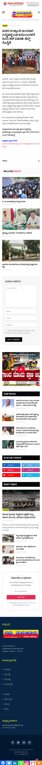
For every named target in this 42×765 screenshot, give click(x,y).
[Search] (39, 12)
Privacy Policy (19, 605)
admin (4, 161)
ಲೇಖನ (6, 709)
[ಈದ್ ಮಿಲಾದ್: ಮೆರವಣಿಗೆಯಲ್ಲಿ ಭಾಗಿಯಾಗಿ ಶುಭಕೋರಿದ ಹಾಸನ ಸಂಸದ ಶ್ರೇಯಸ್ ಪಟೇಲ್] (8, 560)
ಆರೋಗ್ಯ (6, 704)
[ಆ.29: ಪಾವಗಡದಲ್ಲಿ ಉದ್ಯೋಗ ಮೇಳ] (21, 188)
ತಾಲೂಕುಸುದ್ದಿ (8, 684)
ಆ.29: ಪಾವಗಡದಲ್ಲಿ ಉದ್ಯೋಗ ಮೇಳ (13, 201)
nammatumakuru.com (21, 752)
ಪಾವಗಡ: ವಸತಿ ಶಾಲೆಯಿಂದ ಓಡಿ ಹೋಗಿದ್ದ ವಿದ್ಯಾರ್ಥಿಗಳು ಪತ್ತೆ (19, 265)
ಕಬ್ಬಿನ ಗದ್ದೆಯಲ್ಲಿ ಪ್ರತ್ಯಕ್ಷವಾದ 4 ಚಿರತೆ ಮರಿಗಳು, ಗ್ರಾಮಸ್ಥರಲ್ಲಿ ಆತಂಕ (26, 536)
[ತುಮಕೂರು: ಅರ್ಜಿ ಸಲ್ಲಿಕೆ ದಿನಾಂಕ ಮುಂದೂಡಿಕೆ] (8, 549)
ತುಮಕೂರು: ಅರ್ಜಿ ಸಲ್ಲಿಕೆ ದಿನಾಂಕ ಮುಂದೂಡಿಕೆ (26, 547)
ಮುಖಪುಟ (7, 669)
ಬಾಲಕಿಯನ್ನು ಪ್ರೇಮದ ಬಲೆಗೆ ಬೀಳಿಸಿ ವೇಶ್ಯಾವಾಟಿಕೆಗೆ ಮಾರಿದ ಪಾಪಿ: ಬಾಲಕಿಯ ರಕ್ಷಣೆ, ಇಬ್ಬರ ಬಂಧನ (28, 444)
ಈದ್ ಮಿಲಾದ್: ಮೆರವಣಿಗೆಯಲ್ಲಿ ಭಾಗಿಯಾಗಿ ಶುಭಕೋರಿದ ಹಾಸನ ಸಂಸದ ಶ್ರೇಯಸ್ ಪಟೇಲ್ (28, 560)
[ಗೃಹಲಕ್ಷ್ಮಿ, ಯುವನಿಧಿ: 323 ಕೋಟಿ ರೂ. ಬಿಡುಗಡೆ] (21, 219)
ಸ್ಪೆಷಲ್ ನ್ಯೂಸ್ (8, 699)
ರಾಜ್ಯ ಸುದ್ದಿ (5, 510)
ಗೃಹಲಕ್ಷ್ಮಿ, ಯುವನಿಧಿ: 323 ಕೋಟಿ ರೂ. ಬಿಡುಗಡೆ (17, 233)
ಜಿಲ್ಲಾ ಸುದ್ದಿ (7, 679)
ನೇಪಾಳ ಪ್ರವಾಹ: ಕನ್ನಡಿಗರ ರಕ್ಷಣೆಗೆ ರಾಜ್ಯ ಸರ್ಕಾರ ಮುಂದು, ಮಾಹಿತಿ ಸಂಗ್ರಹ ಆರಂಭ (18, 515)
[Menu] (3, 12)
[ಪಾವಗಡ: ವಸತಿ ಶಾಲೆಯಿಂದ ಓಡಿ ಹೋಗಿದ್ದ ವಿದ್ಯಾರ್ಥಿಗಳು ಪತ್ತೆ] (21, 250)
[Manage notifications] (37, 760)
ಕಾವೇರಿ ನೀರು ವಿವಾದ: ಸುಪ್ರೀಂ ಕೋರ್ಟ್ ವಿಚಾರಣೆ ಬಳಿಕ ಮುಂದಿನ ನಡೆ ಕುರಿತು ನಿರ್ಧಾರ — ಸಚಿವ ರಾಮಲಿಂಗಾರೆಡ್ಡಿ (27, 402)
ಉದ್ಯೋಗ (7, 694)
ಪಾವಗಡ (5, 26)
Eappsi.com (24, 754)
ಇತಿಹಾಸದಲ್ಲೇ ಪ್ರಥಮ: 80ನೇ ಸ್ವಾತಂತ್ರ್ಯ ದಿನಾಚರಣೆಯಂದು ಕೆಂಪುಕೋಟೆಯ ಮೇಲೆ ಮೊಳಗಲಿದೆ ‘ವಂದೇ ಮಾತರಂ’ (27, 416)
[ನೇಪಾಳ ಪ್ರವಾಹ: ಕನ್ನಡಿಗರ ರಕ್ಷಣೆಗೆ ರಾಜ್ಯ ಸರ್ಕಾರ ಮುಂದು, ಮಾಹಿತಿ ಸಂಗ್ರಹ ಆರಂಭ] (21, 500)
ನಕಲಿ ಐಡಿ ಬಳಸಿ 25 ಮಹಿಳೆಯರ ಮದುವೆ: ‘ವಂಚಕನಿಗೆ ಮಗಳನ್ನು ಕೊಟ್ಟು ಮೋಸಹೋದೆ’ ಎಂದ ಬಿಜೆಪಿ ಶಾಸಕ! (27, 430)
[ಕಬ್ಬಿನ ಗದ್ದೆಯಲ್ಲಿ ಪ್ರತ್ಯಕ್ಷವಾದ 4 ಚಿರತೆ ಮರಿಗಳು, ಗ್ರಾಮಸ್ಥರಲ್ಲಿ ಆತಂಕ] (8, 538)
